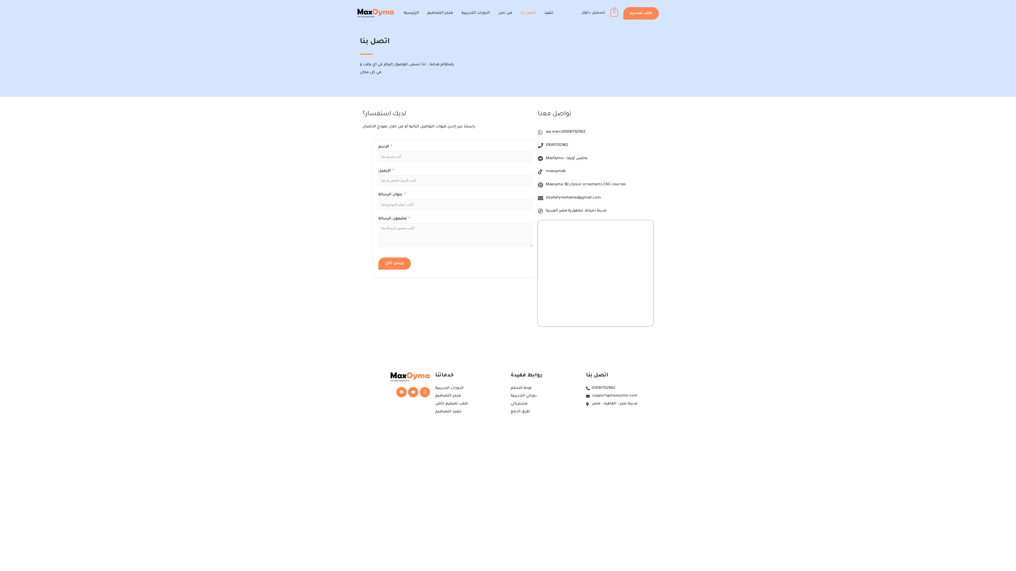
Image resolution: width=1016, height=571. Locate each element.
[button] (641, 13)
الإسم (383, 147)
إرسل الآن (394, 263)
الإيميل (384, 171)
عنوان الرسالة (390, 195)
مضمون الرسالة (392, 219)
